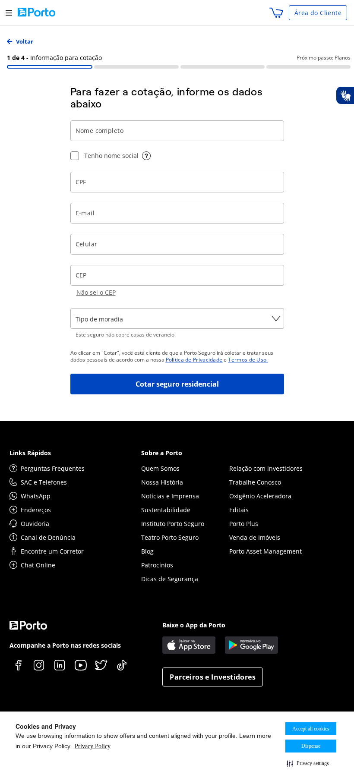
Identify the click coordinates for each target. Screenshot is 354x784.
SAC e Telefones (44, 482)
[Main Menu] (8, 12)
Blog (147, 551)
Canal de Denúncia (48, 537)
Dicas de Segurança (169, 579)
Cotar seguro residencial (177, 384)
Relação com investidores (266, 468)
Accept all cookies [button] (310, 729)
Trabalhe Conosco (255, 482)
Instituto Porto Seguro (172, 524)
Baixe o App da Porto (193, 625)
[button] (308, 763)
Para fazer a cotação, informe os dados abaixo (166, 98)
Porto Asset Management (265, 551)
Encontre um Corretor (52, 551)
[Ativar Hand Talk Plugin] (345, 95)
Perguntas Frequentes (53, 468)
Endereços (36, 510)
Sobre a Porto (161, 453)
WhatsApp (36, 496)
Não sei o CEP (96, 292)
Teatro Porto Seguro (170, 537)
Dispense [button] (310, 746)
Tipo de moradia (99, 319)
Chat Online (38, 565)
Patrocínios (157, 565)
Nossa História (162, 482)
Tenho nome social (111, 155)
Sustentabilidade (165, 510)
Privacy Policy (93, 746)
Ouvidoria (35, 524)
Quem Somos (160, 468)
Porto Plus (243, 524)
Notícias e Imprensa (170, 496)
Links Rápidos (30, 453)
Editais (239, 510)
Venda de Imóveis (254, 537)
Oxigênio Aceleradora (260, 496)
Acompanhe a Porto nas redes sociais (65, 645)
